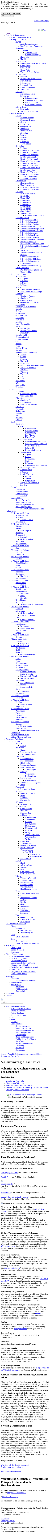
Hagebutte (24, 576)
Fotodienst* (39, 1313)
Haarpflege (20, 48)
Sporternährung (21, 424)
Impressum (10, 993)
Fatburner (24, 472)
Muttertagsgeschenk (23, 502)
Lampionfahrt (30, 780)
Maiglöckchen (21, 624)
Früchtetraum (25, 402)
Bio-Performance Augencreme (32, 46)
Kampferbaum (21, 591)
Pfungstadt (20, 787)
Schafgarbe (24, 142)
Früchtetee (20, 398)
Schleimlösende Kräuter (20, 735)
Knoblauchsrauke (22, 593)
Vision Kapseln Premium (30, 289)
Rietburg (23, 772)
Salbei (18, 661)
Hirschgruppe (30, 824)
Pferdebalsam (25, 81)
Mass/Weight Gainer (28, 467)
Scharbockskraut (22, 665)
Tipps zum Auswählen (29, 176)
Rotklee (18, 344)
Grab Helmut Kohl (27, 874)
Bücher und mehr (27, 678)
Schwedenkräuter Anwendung (32, 239)
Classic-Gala (35, 854)
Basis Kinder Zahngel (33, 105)
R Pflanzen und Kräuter (20, 646)
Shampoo (24, 50)
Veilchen (19, 702)
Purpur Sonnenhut (27, 683)
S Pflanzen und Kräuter (20, 657)
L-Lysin (23, 283)
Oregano (19, 637)
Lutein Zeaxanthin (23, 324)
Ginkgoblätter (25, 126)
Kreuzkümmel (21, 600)
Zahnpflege (20, 92)
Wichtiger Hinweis (8, 1521)
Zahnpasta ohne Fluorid (34, 100)
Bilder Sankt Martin (28, 793)
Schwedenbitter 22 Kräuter (30, 259)
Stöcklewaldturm (26, 885)
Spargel (18, 689)
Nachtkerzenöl (21, 335)
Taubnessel (20, 698)
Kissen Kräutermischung (29, 187)
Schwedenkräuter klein (29, 220)
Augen (18, 42)
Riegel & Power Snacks (29, 483)
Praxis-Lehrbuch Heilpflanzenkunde (24, 967)
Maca (18, 326)
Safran (18, 659)
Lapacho (19, 413)
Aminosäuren (21, 276)
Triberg (18, 876)
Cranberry (19, 294)
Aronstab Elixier (26, 520)
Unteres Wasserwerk (28, 846)
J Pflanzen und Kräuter (19, 580)
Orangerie (29, 832)
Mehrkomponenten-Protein (35, 441)
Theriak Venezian (22, 268)
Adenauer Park (26, 865)
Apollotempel (30, 817)
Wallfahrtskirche (26, 887)
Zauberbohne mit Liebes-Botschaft (14, 1197)
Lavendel (19, 609)
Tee (12, 389)
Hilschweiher (25, 763)
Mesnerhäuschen (26, 882)
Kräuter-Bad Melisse (28, 163)
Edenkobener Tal (26, 759)
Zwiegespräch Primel (28, 676)
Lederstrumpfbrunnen (28, 765)
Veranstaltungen (26, 850)
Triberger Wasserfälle (28, 878)
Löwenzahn (24, 135)
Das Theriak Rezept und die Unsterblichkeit (31, 271)
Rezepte (23, 598)
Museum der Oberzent (29, 752)
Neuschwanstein (26, 804)
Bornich (19, 743)
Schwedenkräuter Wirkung (30, 265)
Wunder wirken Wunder (20, 965)
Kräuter (18, 116)
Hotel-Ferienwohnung (28, 889)
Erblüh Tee (5, 1177)
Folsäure (23, 359)
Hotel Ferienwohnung (28, 898)
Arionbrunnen (30, 819)
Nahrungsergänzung (18, 274)
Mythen (23, 585)
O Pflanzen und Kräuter (20, 635)
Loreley (23, 746)
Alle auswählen (7, 16)
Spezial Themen (26, 474)
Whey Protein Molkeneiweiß (36, 444)
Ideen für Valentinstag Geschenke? (19, 1085)
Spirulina (19, 350)
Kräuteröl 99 (25, 200)
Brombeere (20, 541)
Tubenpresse (20, 489)
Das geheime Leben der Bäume (23, 963)
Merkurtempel (30, 826)
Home (8, 33)
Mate (17, 415)
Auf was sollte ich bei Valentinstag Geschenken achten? (27, 1088)
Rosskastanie (20, 648)
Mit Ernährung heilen (19, 958)
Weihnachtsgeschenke (24, 507)
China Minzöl (25, 211)
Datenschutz (10, 995)
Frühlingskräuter (22, 989)
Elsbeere (19, 552)
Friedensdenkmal (26, 761)
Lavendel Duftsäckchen (29, 189)
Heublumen (24, 129)
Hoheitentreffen (36, 856)
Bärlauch (19, 528)
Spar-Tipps (10, 945)
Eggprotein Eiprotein (33, 450)
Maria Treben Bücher (19, 974)
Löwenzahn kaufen (27, 615)
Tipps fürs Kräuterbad (28, 179)
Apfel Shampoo (31, 53)
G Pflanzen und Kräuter (20, 561)
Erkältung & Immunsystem (26, 307)
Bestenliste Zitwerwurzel (29, 730)
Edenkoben (20, 756)
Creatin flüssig (30, 433)
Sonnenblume (21, 685)
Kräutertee (20, 391)
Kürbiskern (20, 320)
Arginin (28, 454)
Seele (13, 939)
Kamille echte (21, 589)
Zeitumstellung (21, 941)
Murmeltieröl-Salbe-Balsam (31, 79)
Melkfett (23, 76)
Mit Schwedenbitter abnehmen (32, 244)
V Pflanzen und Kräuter (20, 700)
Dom (22, 869)
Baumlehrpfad (25, 859)
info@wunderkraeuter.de (16, 1493)
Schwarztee (20, 409)
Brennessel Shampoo (33, 55)
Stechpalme (20, 693)
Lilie (17, 617)
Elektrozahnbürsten (27, 94)
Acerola (23, 355)
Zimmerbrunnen (22, 494)
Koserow (23, 909)
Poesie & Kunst (26, 704)
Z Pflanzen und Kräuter (20, 722)
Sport (13, 422)
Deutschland (15, 741)
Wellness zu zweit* (8, 1246)
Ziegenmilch (25, 109)
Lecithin (19, 322)
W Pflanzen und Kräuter (20, 709)
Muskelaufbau (16, 982)
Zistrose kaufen (26, 726)
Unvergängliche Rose (9, 1173)
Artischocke (20, 522)
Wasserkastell (30, 837)
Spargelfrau (24, 841)
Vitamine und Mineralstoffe (26, 352)
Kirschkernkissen (27, 185)
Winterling (20, 720)
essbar (22, 596)
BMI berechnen (26, 930)
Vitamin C (24, 370)
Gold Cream (25, 68)
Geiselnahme (30, 774)
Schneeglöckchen (22, 670)
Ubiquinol (19, 387)
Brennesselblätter (26, 118)
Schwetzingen (21, 806)
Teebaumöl (24, 89)
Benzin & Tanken (17, 950)
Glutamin (28, 461)
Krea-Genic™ (30, 437)
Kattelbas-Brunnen (27, 919)
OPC (17, 341)
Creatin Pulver (30, 428)
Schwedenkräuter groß (29, 222)
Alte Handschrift (26, 250)
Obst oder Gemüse (27, 654)
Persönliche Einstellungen (11, 13)
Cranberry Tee (25, 298)
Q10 (17, 383)
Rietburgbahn (25, 778)
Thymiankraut (25, 144)
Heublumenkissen (27, 183)
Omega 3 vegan (22, 339)
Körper (13, 926)
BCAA (28, 457)
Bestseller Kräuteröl (28, 194)
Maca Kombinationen (28, 331)
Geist (13, 935)
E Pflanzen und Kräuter (20, 550)
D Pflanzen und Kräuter (20, 546)
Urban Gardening (27, 848)
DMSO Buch (16, 969)
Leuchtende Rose (7, 1184)
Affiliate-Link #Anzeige (10, 1497)
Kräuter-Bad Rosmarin (29, 166)
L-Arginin (24, 278)
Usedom (19, 895)
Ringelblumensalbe (27, 87)
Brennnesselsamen (27, 120)
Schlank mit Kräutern (19, 961)
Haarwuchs (24, 57)
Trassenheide (25, 911)
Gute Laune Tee (26, 396)
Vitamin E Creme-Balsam (30, 72)
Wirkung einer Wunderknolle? (31, 604)
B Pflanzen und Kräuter (20, 524)
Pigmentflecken (26, 85)
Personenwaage (22, 491)
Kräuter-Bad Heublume (29, 155)
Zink (22, 378)
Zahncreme (24, 96)
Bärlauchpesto (25, 530)
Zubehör (19, 420)
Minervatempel (31, 828)
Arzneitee (19, 418)
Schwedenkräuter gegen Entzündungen (29, 262)
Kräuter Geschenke (23, 500)
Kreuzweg (24, 798)
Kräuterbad (20, 146)
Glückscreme (25, 66)
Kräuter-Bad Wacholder (29, 174)
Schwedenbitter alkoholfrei (30, 226)
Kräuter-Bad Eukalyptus (29, 150)
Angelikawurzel (22, 515)
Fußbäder (24, 148)
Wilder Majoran (22, 717)
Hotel (22, 785)
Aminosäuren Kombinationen (36, 465)
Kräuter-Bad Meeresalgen (30, 161)
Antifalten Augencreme (29, 44)
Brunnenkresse (21, 544)
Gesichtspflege (21, 61)
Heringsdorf (25, 906)
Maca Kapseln (25, 328)
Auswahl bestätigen (41, 21)
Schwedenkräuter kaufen (29, 257)
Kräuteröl (19, 192)
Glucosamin (20, 313)
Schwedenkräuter (22, 218)
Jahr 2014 (29, 852)
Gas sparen (15, 952)
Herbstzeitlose (21, 578)
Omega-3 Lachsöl (22, 337)
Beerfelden (20, 748)
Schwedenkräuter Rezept (30, 235)
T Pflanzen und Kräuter (20, 696)
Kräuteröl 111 (25, 209)
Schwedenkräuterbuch (29, 233)
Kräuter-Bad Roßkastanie (30, 168)
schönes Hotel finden (12, 1268)
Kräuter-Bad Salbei (27, 170)
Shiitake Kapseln (22, 348)
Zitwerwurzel (21, 728)
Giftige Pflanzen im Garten (21, 737)
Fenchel (19, 559)
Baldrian (19, 526)
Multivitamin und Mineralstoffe (32, 365)
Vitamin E (24, 374)
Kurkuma (19, 602)
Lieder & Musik (26, 674)
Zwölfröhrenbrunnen (28, 754)
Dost (17, 548)
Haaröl (23, 59)
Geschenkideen (16, 498)
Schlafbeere (20, 667)
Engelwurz (20, 554)
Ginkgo (18, 311)
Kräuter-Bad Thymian (28, 172)
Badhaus (28, 822)
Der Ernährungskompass (20, 956)
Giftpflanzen (15, 733)
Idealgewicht (20, 928)
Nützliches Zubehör (28, 242)
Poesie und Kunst (27, 628)
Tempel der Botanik (32, 835)
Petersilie (19, 641)
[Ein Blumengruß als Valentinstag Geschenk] (25, 1095)
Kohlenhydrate (26, 470)
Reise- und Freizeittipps (15, 739)
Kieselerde (24, 361)
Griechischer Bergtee (28, 394)
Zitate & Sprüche (22, 937)
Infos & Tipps (21, 107)
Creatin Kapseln (31, 431)
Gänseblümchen (22, 563)
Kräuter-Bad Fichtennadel (30, 152)
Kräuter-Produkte (17, 113)
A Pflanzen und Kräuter (20, 513)
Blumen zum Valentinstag (15, 1083)
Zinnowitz (24, 913)
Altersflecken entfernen (29, 111)
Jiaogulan (24, 133)
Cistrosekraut (25, 122)
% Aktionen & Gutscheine (21, 37)
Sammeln (24, 537)
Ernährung (10, 976)
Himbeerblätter (26, 131)
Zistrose (19, 724)
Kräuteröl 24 (25, 196)
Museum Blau (25, 813)
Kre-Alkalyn (30, 435)
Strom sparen (16, 948)
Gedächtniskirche (27, 872)
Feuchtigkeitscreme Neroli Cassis (33, 63)
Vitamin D (24, 372)
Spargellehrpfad (26, 843)
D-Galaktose (20, 305)
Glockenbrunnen (26, 917)
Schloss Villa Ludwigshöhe (30, 783)
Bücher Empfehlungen (14, 954)
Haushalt (14, 487)
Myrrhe (23, 139)
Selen (18, 346)
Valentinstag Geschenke (25, 504)
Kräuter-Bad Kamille (28, 157)
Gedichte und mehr (27, 539)
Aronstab (19, 517)
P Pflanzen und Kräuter (20, 639)
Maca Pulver (25, 333)
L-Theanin (24, 285)
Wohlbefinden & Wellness (16, 924)
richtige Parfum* (20, 1329)
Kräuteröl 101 (25, 202)
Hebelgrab (24, 811)
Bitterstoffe (20, 987)
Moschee (28, 830)
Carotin (23, 357)
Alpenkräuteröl (26, 213)
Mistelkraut (24, 137)
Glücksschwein (26, 809)
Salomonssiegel (21, 663)
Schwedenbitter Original (29, 224)
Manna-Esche (21, 630)
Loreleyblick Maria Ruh (29, 893)
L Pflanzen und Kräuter (20, 607)
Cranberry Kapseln (27, 296)
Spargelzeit (24, 691)
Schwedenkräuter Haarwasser (31, 231)
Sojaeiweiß (29, 448)
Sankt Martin (20, 791)
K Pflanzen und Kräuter (20, 587)
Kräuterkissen (21, 181)
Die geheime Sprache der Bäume (23, 972)
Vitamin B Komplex (28, 368)
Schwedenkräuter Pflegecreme (32, 229)
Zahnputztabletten (32, 98)
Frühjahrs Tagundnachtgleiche (27, 943)
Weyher (18, 915)
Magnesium (24, 363)
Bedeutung (24, 626)
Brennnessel (20, 535)
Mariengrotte (25, 800)
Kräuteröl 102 (25, 205)
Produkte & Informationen (16, 35)
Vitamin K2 (24, 376)
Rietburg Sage (30, 776)
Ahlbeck (23, 900)
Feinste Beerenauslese (28, 404)
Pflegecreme (25, 83)
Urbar (18, 891)
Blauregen (19, 533)
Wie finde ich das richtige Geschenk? (15, 1465)
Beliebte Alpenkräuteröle (34, 215)
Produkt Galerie (26, 687)
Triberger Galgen (26, 880)
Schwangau (20, 802)
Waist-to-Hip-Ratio (27, 932)
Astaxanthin (20, 385)
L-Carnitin (24, 281)
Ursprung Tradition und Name (17, 1090)
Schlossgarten (25, 815)
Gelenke (19, 309)
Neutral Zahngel (31, 103)
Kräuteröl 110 (25, 207)
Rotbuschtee (20, 411)
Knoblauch (20, 318)
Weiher (28, 839)
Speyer (18, 861)
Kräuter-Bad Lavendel (29, 159)
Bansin (23, 902)
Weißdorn (19, 713)
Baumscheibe (6, 1193)
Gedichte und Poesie (28, 672)
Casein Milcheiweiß (33, 446)
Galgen (23, 750)
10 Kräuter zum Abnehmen (26, 980)
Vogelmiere (20, 706)
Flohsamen (24, 124)
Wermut (19, 715)
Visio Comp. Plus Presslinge (31, 292)
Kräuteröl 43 (25, 198)
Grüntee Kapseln (22, 315)
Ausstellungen (30, 769)
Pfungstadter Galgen (28, 789)
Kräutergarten (11, 511)
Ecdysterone (30, 481)
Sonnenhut (20, 680)
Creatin (23, 426)
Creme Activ (25, 70)
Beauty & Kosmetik (18, 40)
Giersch (18, 565)
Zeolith (28, 478)
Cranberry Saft (26, 300)
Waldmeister (20, 711)
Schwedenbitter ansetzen (29, 237)
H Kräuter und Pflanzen (20, 570)
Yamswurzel (20, 381)
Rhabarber (20, 652)
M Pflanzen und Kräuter (20, 622)
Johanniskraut (21, 583)
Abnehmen (15, 978)
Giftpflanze (24, 643)
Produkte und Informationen (12, 1467)
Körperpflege (21, 74)
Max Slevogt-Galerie (28, 767)
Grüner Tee (20, 407)
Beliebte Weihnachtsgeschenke (32, 509)
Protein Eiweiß (26, 439)
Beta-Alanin (30, 459)
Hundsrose (20, 574)
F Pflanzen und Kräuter (20, 557)
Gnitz (22, 904)
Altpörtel (23, 867)
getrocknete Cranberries (29, 302)
